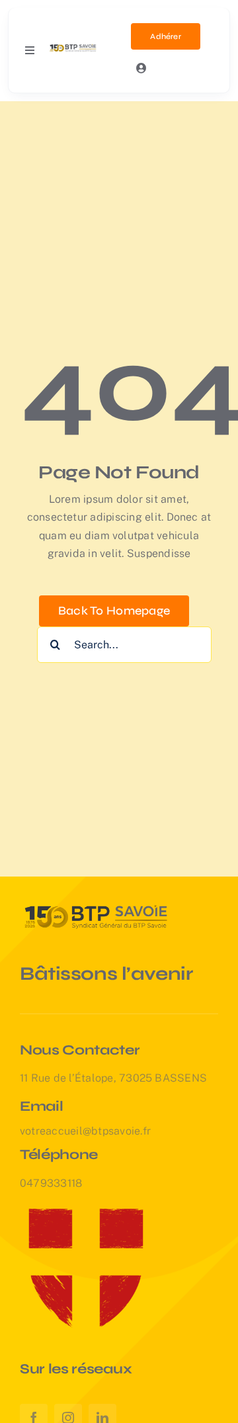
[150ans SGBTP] (73, 46)
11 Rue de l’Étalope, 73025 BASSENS (113, 1078)
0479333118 (51, 1183)
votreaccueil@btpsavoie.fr (85, 1131)
